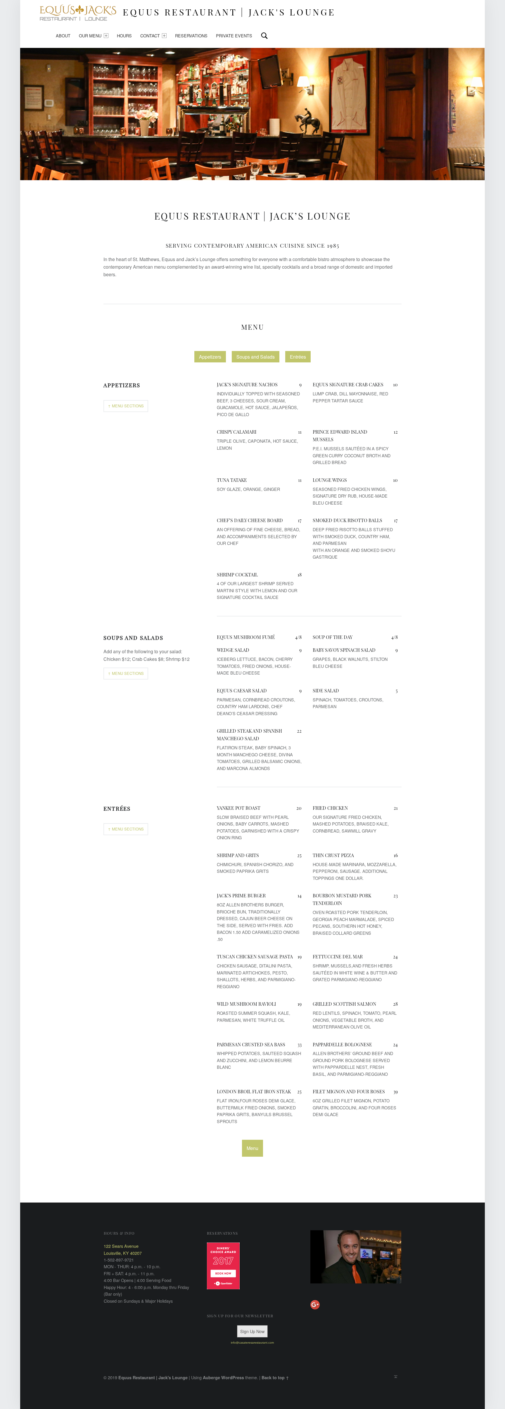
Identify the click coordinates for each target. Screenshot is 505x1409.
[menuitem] (63, 35)
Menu (252, 326)
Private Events (234, 35)
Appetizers (210, 356)
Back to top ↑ (275, 1377)
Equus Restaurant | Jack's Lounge (153, 1377)
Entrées (298, 356)
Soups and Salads (255, 356)
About (63, 35)
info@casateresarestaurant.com (252, 1342)
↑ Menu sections (126, 406)
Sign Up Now (252, 1331)
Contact (150, 35)
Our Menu (90, 35)
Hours (124, 35)
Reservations (191, 35)
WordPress (232, 1377)
